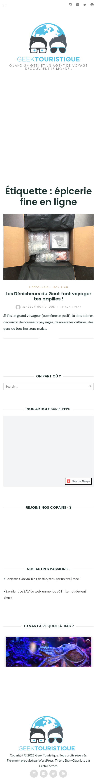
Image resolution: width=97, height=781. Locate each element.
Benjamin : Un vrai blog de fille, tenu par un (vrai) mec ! (43, 579)
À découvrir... (40, 287)
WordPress (46, 760)
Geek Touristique (46, 755)
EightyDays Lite (75, 760)
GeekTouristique (39, 306)
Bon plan (60, 287)
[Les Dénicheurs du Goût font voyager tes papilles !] (48, 246)
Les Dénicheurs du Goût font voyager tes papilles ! (48, 296)
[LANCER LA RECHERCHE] (89, 387)
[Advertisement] (48, 121)
